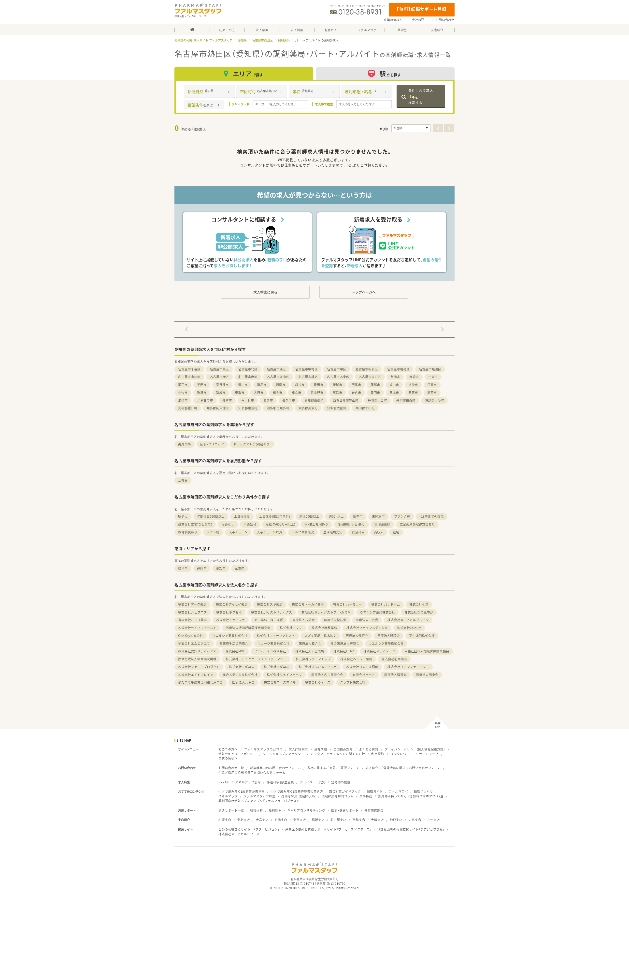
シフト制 (213, 532)
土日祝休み (242, 516)
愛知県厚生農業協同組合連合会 (200, 682)
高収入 (379, 532)
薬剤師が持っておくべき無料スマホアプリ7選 (410, 796)
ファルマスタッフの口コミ (263, 749)
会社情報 (320, 749)
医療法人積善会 (395, 674)
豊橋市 (395, 376)
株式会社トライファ (230, 619)
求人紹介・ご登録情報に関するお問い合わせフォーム (403, 767)
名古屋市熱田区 (262, 40)
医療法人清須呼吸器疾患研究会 (248, 627)
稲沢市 (202, 392)
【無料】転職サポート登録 (421, 9)
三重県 (239, 568)
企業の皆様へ (393, 20)
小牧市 (183, 392)
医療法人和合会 (310, 643)
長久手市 (288, 400)
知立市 (296, 392)
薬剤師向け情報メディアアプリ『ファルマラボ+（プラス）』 (259, 800)
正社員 (183, 480)
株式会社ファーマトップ (313, 659)
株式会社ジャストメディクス (271, 612)
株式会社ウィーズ (317, 682)
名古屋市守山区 (278, 376)
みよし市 (247, 400)
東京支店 (299, 819)
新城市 (221, 392)
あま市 (268, 400)
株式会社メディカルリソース (238, 834)
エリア (248, 73)
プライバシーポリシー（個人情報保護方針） (415, 749)
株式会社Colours (409, 627)
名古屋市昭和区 (367, 369)
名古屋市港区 (219, 376)
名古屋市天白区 (370, 376)
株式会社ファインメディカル (367, 627)
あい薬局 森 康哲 (268, 619)
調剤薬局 (284, 40)
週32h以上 (336, 516)
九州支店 (433, 819)
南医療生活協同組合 (233, 643)
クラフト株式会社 (352, 682)
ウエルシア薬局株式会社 (377, 612)
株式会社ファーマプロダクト (199, 666)
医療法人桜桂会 (335, 619)
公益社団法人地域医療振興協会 (426, 651)
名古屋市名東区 (338, 376)
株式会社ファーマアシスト (276, 635)
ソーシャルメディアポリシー (283, 753)
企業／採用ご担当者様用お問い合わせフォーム (252, 772)
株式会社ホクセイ (229, 612)
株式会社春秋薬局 (324, 627)
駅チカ (183, 516)
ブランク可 (402, 516)
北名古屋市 (205, 400)
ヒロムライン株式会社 (270, 651)
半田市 (202, 384)
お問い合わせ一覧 (231, 767)
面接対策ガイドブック (345, 791)
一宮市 (433, 376)
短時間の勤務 (340, 782)
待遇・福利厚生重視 (280, 782)
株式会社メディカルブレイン (408, 619)
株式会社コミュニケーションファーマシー (256, 659)
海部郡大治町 (434, 400)
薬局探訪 (365, 796)
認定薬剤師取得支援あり (417, 524)
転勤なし (227, 524)
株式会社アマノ (291, 627)
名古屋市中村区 (306, 369)
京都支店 (358, 819)
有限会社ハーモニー (347, 604)
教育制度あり (187, 532)
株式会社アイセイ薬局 (232, 604)
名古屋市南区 (247, 376)
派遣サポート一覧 (231, 810)
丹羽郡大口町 (377, 400)
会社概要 (418, 20)
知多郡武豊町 (336, 408)
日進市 (394, 392)
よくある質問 (368, 749)
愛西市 (432, 392)
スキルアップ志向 (248, 782)
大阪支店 (377, 819)
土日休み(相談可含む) (274, 516)
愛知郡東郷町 (314, 400)
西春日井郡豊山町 (345, 400)
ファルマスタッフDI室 (259, 796)
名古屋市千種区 (189, 369)
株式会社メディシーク (379, 651)
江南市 (432, 384)
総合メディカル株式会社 (240, 674)
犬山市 (394, 384)
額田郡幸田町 (365, 408)
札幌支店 (224, 819)
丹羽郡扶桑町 (405, 400)
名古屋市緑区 (308, 376)
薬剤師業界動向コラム (338, 796)
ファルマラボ (398, 791)
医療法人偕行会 (357, 635)
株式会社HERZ (343, 651)
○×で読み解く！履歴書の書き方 (241, 791)
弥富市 (227, 400)
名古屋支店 (338, 819)
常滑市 (413, 384)
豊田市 (318, 384)
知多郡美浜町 (308, 408)
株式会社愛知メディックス (197, 651)
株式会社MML (235, 651)
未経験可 (378, 516)
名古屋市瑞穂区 (398, 369)
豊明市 (375, 392)
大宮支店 (262, 819)
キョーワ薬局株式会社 (273, 643)
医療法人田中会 (427, 674)
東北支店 (243, 819)
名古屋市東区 (219, 369)
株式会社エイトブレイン (195, 674)
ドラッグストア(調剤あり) (252, 444)
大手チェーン (238, 532)
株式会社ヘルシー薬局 (356, 659)
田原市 (413, 392)
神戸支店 (396, 819)
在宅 (396, 532)
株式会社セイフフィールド (197, 627)
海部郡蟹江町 (187, 408)
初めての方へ (228, 749)
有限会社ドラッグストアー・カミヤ (326, 612)
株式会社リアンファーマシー (408, 666)
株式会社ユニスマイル (280, 682)
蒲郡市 (375, 384)
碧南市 (281, 384)
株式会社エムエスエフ (194, 643)
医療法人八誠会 (303, 619)
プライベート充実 (312, 782)
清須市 (183, 400)
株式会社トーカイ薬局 (308, 604)
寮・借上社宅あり (316, 524)
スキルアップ (228, 796)
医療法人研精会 (388, 635)
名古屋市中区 (336, 369)
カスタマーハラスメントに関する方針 (338, 753)
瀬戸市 (183, 384)
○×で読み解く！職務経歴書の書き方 (297, 791)
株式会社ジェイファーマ (284, 674)
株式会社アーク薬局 (192, 604)
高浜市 (337, 392)
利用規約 (377, 753)
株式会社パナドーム (385, 604)
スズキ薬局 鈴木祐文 (320, 635)
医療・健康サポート (344, 810)
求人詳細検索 (298, 749)
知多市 (277, 392)
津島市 (262, 384)
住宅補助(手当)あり (351, 524)
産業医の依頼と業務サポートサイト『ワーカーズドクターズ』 (328, 829)
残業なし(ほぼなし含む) (195, 524)
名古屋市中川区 (189, 376)
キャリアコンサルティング (306, 810)
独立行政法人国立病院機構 (197, 659)
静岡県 (202, 568)
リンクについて (401, 753)
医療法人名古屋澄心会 (327, 674)
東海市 (239, 392)
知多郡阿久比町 (218, 408)
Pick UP (223, 782)
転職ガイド (375, 791)
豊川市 (243, 384)
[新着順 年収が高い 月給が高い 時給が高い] (411, 128)
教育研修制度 (374, 810)
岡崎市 (414, 376)
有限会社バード (364, 674)
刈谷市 (299, 384)
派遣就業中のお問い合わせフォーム (275, 767)
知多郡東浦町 (247, 408)
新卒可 (358, 516)
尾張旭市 (317, 392)
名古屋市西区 (276, 369)
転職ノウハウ (423, 791)
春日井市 (222, 384)
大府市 (258, 392)
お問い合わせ (445, 20)
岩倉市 (356, 392)
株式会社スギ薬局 (270, 604)
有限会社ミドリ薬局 (192, 619)
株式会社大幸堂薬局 (309, 651)
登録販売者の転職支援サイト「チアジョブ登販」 (410, 829)
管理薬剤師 (382, 524)
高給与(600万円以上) (280, 524)
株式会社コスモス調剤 (362, 666)
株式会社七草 (419, 604)
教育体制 (256, 810)
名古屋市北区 (247, 369)
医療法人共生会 (243, 682)
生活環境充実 (333, 532)
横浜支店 (318, 819)
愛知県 (242, 40)
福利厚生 (275, 810)
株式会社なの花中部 (418, 612)
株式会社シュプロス (192, 612)
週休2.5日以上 (309, 516)
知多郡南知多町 (278, 408)
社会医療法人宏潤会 (344, 643)
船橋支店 (280, 819)
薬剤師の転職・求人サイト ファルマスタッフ (203, 40)
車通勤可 (249, 524)
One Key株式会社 (190, 635)
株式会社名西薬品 (394, 659)
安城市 (337, 384)
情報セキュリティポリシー (237, 753)
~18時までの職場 (431, 516)
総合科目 (358, 532)
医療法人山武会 (367, 619)
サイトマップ (428, 753)
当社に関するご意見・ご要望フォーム (333, 767)
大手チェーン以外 (269, 532)
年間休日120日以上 (211, 516)
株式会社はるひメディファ (318, 666)
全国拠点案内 (343, 749)
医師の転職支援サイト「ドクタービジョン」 (248, 829)
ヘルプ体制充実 (303, 532)
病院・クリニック (212, 444)
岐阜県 (183, 568)
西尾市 (356, 384)
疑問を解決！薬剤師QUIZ (298, 796)
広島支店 (414, 819)
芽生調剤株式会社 (422, 635)
